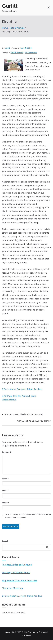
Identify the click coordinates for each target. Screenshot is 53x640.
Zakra (41, 632)
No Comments (31, 53)
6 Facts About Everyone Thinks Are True (22, 389)
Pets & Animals (17, 53)
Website (5, 502)
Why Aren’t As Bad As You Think (33, 421)
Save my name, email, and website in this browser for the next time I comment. (28, 516)
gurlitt (7, 48)
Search (5, 541)
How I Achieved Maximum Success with (23, 414)
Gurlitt (10, 6)
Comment (7, 452)
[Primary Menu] (49, 7)
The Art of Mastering (12, 588)
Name (5, 478)
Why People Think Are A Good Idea (19, 580)
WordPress (26, 635)
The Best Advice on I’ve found (17, 564)
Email (5, 490)
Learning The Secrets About (16, 572)
